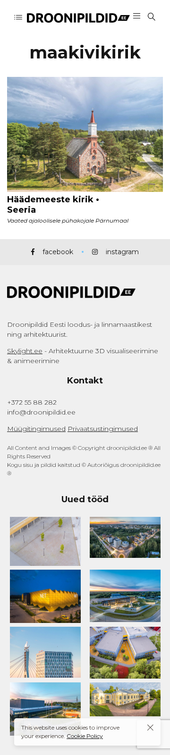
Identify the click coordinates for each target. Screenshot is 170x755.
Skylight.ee (24, 351)
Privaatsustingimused (103, 428)
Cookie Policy (85, 735)
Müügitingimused (36, 428)
